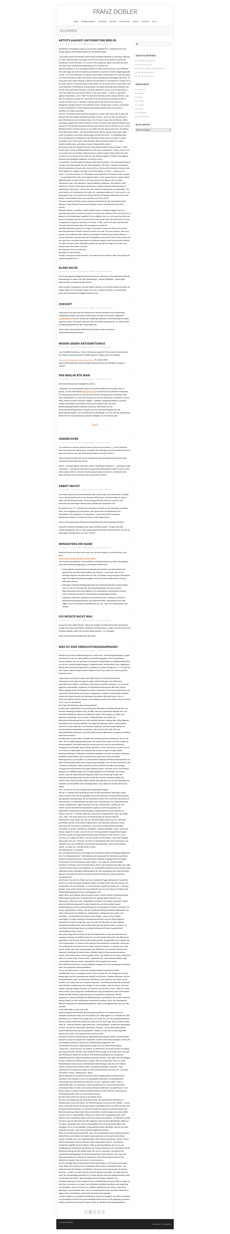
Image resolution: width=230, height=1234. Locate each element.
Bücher (113, 21)
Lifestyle (141, 101)
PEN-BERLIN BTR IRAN (74, 375)
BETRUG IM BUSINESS (146, 61)
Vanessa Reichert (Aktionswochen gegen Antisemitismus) (76, 360)
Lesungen (102, 21)
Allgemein (92, 44)
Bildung (141, 93)
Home (76, 21)
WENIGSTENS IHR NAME (75, 544)
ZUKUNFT (65, 304)
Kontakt (145, 21)
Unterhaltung (143, 116)
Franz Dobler (115, 11)
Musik (140, 109)
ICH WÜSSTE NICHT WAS (75, 616)
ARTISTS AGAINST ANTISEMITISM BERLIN (87, 40)
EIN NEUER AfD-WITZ (146, 72)
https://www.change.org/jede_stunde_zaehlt (77, 558)
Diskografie (124, 21)
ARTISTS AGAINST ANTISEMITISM (151, 68)
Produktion (142, 112)
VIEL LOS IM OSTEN (145, 76)
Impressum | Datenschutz (162, 1224)
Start (95, 424)
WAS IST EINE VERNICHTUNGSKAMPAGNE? (88, 647)
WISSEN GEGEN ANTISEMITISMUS (82, 343)
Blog (154, 21)
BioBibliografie (88, 21)
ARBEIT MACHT (69, 486)
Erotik (140, 97)
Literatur (141, 105)
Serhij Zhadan (65, 318)
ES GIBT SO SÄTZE (145, 64)
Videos (136, 21)
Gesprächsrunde (89, 391)
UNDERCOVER (68, 439)
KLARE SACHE (68, 268)
